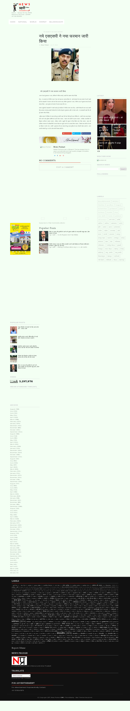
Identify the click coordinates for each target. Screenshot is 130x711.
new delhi (102, 216)
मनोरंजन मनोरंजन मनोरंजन (41, 621)
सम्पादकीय (44, 635)
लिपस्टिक (36, 629)
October (13, 430)
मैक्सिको (87, 623)
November (13, 427)
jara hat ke (78, 589)
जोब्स (80, 605)
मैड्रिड (93, 623)
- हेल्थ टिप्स (23, 585)
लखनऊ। (55, 627)
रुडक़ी (19, 627)
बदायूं (99, 615)
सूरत (47, 637)
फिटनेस (20, 615)
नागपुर (19, 611)
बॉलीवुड (29, 619)
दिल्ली (107, 607)
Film (21, 589)
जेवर (71, 605)
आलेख (88, 594)
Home (12, 22)
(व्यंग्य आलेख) (65, 585)
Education (95, 587)
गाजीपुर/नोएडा (111, 245)
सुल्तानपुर (42, 637)
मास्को (82, 621)
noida (110, 216)
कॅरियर (76, 600)
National (22, 22)
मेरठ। (72, 623)
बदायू (95, 615)
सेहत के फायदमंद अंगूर (97, 637)
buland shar (102, 208)
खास (106, 241)
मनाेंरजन (104, 619)
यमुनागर (106, 623)
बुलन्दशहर (82, 617)
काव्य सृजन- (38, 600)
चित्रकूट (77, 604)
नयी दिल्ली (101, 260)
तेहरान (84, 607)
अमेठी (118, 219)
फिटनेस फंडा (27, 615)
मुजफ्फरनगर (105, 621)
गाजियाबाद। (101, 245)
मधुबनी (73, 619)
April (12, 417)
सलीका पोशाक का (83, 635)
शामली (79, 631)
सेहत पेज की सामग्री (109, 637)
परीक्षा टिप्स (79, 611)
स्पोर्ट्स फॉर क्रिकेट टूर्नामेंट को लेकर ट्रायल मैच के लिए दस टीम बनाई (27, 356)
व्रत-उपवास (68, 631)
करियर (28, 598)
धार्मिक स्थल (53, 609)
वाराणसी (59, 629)
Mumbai (101, 205)
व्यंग (42, 631)
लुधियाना (42, 629)
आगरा (120, 223)
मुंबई (37, 623)
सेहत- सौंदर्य (21, 639)
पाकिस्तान (114, 611)
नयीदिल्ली (108, 260)
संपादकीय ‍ (102, 633)
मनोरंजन (15, 621)
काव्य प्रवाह (107, 598)
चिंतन (71, 604)
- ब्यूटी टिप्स (14, 585)
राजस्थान (84, 625)
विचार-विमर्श (104, 629)
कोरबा (123, 238)
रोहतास (35, 627)
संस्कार (91, 635)
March (12, 419)
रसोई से (56, 625)
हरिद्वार (49, 641)
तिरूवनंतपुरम (101, 256)
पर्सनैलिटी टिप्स (99, 611)
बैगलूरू (115, 617)
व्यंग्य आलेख (54, 631)
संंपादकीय (83, 633)
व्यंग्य (46, 631)
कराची (105, 234)
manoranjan (107, 589)
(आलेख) (30, 585)
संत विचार (43, 633)
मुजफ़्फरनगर (115, 621)
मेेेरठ (83, 623)
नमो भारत (81, 609)
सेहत (58, 637)
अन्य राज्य (112, 219)
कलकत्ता (111, 234)
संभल (38, 635)
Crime (87, 587)
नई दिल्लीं (67, 609)
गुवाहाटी (119, 245)
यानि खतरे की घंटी (24, 625)
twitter (77, 133)
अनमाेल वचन (41, 592)
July (11, 411)
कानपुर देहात (101, 238)
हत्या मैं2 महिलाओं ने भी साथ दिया (23, 641)
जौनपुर (85, 605)
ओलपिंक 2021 (93, 596)
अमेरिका (90, 592)
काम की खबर (73, 598)
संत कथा (22, 633)
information (61, 589)
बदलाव (89, 615)
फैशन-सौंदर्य (83, 615)
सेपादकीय (53, 637)
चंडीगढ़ (116, 249)
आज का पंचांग (57, 594)
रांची (61, 625)
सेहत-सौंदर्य (29, 639)
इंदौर (99, 227)
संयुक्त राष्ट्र (62, 635)
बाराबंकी (33, 617)
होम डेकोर (28, 643)
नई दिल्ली (116, 256)
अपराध (63, 592)
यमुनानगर (112, 623)
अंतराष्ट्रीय (33, 592)
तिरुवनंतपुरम (61, 607)
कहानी (45, 598)
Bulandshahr (56, 22)
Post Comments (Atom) (57, 223)
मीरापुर (88, 621)
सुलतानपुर (35, 637)
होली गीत (41, 643)
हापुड (77, 641)
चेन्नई (122, 249)
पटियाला (68, 611)
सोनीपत (37, 639)
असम (13, 594)
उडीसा (106, 230)
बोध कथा (36, 619)
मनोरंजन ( (51, 621)
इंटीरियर (112, 594)
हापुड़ (82, 641)
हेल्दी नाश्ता (111, 641)
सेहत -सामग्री (66, 637)
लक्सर (41, 627)
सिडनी (24, 637)
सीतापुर (29, 637)
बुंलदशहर (75, 617)
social (13, 592)
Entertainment (106, 587)
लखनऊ (47, 627)
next (99, 151)
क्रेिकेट (24, 602)
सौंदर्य (59, 639)
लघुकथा (78, 627)
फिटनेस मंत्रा (36, 615)
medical (115, 589)
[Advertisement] (25, 61)
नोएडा (115, 260)
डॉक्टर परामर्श (53, 607)
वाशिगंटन (66, 629)
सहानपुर (96, 635)
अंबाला (69, 592)
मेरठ (63, 624)
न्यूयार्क (56, 611)
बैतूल (23, 619)
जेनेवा (66, 605)
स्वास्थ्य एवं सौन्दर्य (102, 639)
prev (98, 151)
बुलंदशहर (66, 617)
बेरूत (110, 617)
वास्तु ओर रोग (81, 629)
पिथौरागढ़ (26, 613)
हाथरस (67, 641)
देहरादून (110, 256)
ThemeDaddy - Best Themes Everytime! (78, 697)
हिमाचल (88, 641)
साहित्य (18, 637)
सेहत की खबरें (87, 637)
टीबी (112, 605)
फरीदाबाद (108, 613)
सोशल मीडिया (48, 639)
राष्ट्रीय (14, 627)
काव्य (100, 598)
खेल (111, 241)
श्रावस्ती (102, 631)
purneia (94, 591)
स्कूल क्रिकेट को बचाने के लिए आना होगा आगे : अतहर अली (28, 327)
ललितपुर (95, 627)
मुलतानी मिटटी (57, 623)
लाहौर (30, 629)
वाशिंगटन (72, 629)
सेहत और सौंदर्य (76, 637)
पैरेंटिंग (86, 613)
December (13, 425)
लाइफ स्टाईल (113, 627)
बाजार (22, 617)
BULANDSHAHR (104, 201)
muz (116, 212)
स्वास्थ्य (94, 639)
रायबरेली (101, 625)
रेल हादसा (30, 627)
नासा (24, 611)
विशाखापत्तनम (26, 631)
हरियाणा (55, 641)
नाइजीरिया (14, 611)
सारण (13, 637)
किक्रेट (58, 600)
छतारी (87, 604)
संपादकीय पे (23, 635)
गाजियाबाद (117, 241)
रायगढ (95, 625)
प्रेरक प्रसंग (101, 613)
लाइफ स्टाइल (103, 627)
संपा (53, 633)
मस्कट (59, 621)
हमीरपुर (43, 641)
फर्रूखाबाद (14, 615)
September (14, 432)
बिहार (50, 617)
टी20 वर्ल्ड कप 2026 (104, 605)
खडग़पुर (41, 602)
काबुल (67, 598)
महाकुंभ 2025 (66, 621)
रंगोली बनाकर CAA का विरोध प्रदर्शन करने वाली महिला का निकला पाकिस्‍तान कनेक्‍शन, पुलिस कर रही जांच (69, 244)
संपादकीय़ (75, 633)
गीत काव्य (100, 602)
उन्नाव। (47, 596)
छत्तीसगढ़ (100, 252)
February (13, 421)
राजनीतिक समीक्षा (76, 625)
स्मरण (82, 639)
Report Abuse (19, 648)
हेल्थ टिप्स (99, 641)
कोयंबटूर (116, 238)
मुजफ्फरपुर (16, 623)
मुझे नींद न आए (25, 623)
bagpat (118, 205)
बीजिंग (61, 617)
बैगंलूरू (13, 619)
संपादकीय (61, 633)
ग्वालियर (37, 604)
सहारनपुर (121, 260)
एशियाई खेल (79, 596)
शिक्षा (85, 631)
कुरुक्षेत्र (64, 600)
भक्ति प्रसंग (50, 619)
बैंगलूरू (18, 619)
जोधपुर (75, 605)
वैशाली (37, 631)
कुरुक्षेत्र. (71, 600)
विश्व (33, 631)
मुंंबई (43, 623)
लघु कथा (71, 627)
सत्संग (48, 633)
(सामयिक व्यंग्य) (85, 585)
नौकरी (51, 611)
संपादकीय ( (15, 635)
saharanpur (102, 219)
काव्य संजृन (115, 598)
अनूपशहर (49, 592)
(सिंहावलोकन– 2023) (110, 585)
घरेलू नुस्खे (51, 604)
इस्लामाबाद (117, 227)
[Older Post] (87, 218)
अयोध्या (96, 592)
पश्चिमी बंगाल (107, 611)
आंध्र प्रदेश (71, 594)
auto (27, 587)
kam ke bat (87, 589)
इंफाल (105, 227)
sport (20, 592)
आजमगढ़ (64, 594)
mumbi (109, 212)
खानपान (54, 602)
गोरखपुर (100, 249)
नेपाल (33, 611)
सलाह (76, 635)
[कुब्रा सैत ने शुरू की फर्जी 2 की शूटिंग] (112, 113)
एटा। (65, 596)
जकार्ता (110, 604)
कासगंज (110, 238)
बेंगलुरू (99, 617)
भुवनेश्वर (62, 619)
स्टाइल (76, 639)
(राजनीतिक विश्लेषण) (48, 585)
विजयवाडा (111, 629)
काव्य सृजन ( (29, 600)
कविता (40, 598)
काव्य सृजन (17, 600)
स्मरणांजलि (88, 639)
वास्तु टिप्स (89, 629)
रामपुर (90, 625)
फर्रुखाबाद (114, 613)
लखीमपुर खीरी (63, 627)
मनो (109, 619)
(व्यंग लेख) (57, 585)
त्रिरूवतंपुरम (91, 607)
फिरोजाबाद (43, 615)
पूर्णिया (58, 613)
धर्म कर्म (32, 609)
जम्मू (24, 605)
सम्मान (55, 635)
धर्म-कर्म (38, 609)
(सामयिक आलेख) (76, 585)
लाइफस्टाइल (15, 629)
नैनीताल (39, 611)
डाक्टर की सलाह (36, 607)
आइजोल (33, 594)
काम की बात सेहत (91, 598)
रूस (24, 627)
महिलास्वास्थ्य (76, 621)
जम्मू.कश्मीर (118, 252)
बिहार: (56, 617)
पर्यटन (91, 611)
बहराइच (116, 615)
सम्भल (50, 635)
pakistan (118, 216)
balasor (47, 587)
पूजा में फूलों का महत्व (49, 613)
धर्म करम (26, 609)
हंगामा (13, 641)
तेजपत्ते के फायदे (77, 607)
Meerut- (30, 591)
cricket (80, 587)
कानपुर (118, 234)
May (11, 415)
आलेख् (94, 594)
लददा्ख (85, 627)
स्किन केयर (70, 639)
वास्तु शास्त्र (97, 629)
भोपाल (68, 619)
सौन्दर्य (64, 639)
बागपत (15, 617)
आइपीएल (39, 594)
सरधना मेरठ (69, 635)
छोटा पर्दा (105, 604)
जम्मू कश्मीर (38, 605)
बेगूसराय (105, 617)
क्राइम (13, 602)
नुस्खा (29, 611)
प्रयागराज (92, 613)
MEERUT (42, 22)
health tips (46, 589)
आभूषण (78, 594)
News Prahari (45, 45)
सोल (42, 639)
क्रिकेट (19, 602)
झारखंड (91, 605)
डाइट (20, 607)
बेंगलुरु (94, 617)
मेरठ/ (78, 623)
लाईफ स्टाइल (24, 629)
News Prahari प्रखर (57, 697)
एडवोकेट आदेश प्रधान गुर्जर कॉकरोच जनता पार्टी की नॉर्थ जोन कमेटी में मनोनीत (28, 346)
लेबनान (47, 629)
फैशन (58, 615)
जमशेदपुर (19, 605)
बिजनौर (45, 617)
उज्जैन (100, 230)
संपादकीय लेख (111, 633)
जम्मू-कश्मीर (46, 605)
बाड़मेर (28, 617)
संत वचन (36, 633)
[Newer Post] (42, 218)
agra (22, 587)
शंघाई (74, 631)
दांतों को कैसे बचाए (100, 607)
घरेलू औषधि (43, 604)
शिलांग (89, 631)
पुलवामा (31, 613)
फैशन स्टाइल (76, 615)
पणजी (73, 611)
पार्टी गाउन (19, 613)
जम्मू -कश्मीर (109, 252)
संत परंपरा (29, 633)
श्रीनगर (108, 631)
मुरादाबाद (48, 623)
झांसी (96, 605)
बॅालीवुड (88, 617)
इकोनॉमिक (100, 594)
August (12, 409)
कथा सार (114, 596)
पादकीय (13, 613)
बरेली (111, 615)
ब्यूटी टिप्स (42, 619)
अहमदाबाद (114, 223)
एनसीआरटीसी (71, 596)
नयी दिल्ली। (106, 609)
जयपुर (60, 605)
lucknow (101, 212)
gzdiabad (113, 208)
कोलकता (100, 241)
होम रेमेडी (35, 643)
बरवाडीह (105, 615)
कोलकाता (113, 600)
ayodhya (110, 205)
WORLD (33, 22)
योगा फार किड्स (48, 625)
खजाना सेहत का (33, 602)
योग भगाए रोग (38, 625)
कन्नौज (13, 598)
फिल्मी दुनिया (51, 615)
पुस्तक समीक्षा (38, 613)
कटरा (99, 234)
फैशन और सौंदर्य (66, 615)
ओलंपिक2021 (102, 596)
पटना (61, 611)
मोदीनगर (99, 623)
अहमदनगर (18, 594)
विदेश (117, 629)
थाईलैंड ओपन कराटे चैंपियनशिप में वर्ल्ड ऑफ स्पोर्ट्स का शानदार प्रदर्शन (28, 337)
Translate (27, 678)
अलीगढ (100, 223)
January (13, 423)
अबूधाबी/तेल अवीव (77, 592)
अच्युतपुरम (26, 592)
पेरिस (70, 613)
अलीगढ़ (107, 223)
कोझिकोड (90, 600)
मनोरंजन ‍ (29, 621)
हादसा (72, 641)
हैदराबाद (17, 643)
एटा (59, 596)
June (12, 413)
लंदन (90, 627)
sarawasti (113, 591)
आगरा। (50, 594)
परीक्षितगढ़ (86, 611)
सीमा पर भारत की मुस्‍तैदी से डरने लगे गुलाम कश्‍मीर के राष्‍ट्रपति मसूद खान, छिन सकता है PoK (69, 232)
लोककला (53, 629)
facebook (86, 133)
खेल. (70, 602)
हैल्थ (22, 643)
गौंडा (117, 602)
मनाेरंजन (93, 619)
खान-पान (47, 602)
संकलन (16, 633)
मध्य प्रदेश (85, 619)
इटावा (110, 227)
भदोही (57, 619)
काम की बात (81, 598)
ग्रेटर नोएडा (108, 249)
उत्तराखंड (112, 230)
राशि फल (107, 625)
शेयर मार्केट (95, 631)
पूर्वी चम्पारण (64, 613)
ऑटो (119, 230)
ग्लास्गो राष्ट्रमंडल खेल (28, 604)
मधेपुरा (78, 619)
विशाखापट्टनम (18, 631)
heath (54, 589)
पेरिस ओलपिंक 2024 (78, 613)
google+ (68, 133)
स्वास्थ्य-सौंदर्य (112, 639)
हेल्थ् (106, 641)
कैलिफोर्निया (82, 600)
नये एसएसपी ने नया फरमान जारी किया (53, 32)
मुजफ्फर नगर (95, 621)
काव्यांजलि (45, 600)
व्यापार (61, 631)
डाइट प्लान (26, 607)
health (36, 589)
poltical (87, 591)
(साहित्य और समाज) (97, 585)
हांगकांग (61, 641)
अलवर (103, 592)
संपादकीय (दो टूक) (92, 633)
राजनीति (67, 625)
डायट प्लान (45, 607)
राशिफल (114, 625)
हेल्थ (93, 641)
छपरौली (99, 604)
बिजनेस (39, 617)
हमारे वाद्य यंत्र (36, 641)
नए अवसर (73, 609)
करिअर (23, 598)
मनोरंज (114, 619)
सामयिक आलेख (113, 635)
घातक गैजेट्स (59, 604)
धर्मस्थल (46, 609)
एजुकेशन (53, 596)
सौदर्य (55, 639)
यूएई (32, 625)
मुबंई (32, 623)
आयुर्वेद (83, 594)
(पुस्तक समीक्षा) (37, 585)
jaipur (121, 208)
